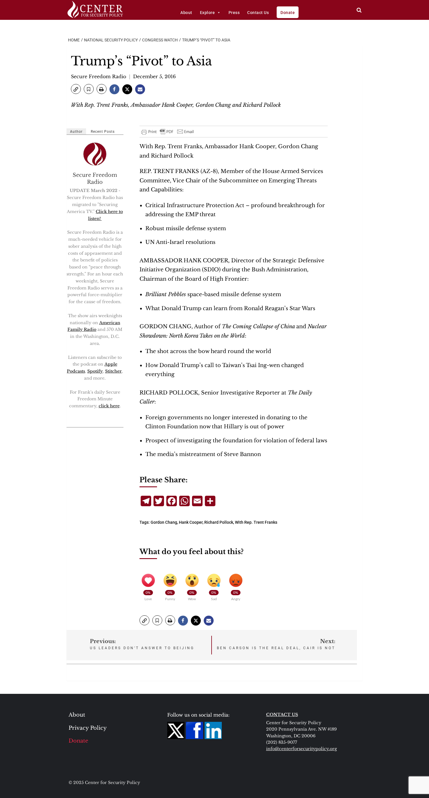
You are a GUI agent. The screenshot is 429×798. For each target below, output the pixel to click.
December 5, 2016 (154, 76)
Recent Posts (103, 132)
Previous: (142, 644)
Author (76, 132)
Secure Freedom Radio (98, 76)
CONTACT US (282, 714)
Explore (207, 12)
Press (234, 12)
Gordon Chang (164, 522)
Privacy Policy (88, 728)
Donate (287, 12)
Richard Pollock (218, 522)
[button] (76, 89)
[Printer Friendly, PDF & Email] (167, 131)
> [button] (359, 10)
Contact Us (258, 12)
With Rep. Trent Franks (256, 522)
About (186, 12)
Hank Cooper (191, 522)
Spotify (95, 371)
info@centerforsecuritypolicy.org (301, 748)
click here (109, 405)
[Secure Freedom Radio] (95, 154)
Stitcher (113, 371)
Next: (276, 644)
